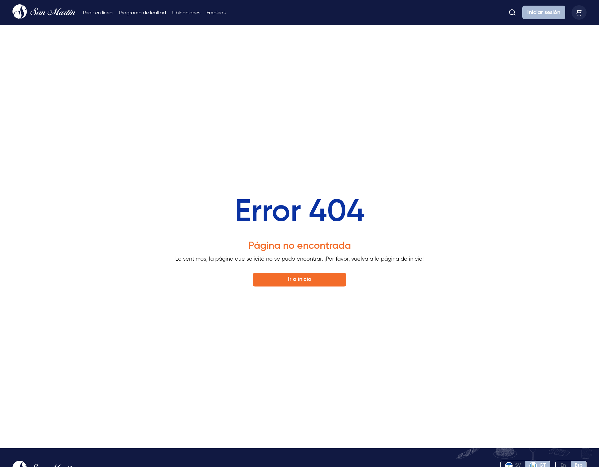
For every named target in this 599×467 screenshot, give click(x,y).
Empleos (216, 13)
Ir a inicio (299, 279)
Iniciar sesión (543, 12)
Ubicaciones (186, 13)
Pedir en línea (98, 13)
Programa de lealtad (142, 13)
